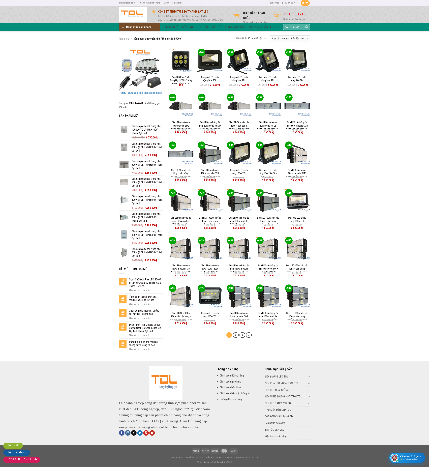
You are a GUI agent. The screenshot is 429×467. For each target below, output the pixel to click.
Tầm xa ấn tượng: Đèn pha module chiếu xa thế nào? (143, 298)
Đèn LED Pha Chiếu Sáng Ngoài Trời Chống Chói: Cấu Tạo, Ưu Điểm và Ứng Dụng (181, 82)
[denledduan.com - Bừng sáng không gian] (133, 14)
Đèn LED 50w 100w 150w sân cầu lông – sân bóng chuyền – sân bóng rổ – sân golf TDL (181, 318)
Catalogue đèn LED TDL (246, 457)
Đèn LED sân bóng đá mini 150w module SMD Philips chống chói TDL (239, 270)
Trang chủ (124, 38)
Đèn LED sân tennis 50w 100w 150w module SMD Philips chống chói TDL (210, 270)
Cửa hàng (189, 457)
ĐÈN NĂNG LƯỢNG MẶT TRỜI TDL (283, 396)
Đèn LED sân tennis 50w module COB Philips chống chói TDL (268, 125)
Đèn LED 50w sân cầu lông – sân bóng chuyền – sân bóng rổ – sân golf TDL (239, 127)
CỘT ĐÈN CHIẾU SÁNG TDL (279, 416)
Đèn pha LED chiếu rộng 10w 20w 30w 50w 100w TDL (268, 173)
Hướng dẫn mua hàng (231, 399)
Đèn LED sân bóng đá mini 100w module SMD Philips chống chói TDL (181, 222)
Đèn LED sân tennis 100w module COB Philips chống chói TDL (210, 173)
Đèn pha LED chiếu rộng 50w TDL (297, 79)
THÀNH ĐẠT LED (224, 462)
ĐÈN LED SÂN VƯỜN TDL (278, 403)
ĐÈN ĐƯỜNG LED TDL (276, 376)
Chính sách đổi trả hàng (150, 3)
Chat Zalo (13, 445)
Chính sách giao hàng (173, 3)
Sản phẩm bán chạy (275, 423)
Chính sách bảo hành (230, 387)
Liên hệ (210, 457)
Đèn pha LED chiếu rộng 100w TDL (239, 172)
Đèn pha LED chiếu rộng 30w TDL (268, 79)
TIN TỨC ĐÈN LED (274, 429)
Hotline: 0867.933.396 (22, 459)
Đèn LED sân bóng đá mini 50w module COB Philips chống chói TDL (297, 125)
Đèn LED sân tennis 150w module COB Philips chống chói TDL (239, 316)
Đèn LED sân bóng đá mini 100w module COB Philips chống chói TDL (239, 222)
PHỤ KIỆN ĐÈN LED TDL (278, 409)
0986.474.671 (136, 103)
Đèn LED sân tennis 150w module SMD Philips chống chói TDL (181, 269)
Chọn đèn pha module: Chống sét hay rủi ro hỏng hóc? (144, 312)
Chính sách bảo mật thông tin (235, 393)
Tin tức (200, 457)
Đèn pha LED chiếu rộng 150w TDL (297, 219)
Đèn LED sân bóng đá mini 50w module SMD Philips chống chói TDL (210, 125)
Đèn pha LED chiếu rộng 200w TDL (210, 315)
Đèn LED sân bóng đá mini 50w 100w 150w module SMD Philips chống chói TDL (268, 270)
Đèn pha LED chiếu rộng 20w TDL (239, 79)
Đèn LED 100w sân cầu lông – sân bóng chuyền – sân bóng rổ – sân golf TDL (210, 222)
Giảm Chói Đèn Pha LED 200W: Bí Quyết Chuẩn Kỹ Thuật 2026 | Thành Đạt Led (145, 282)
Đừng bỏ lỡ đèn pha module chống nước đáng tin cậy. (143, 343)
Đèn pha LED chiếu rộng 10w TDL (210, 79)
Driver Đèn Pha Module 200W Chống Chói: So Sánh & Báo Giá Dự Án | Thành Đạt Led (145, 328)
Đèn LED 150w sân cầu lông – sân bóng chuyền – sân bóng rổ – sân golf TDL (297, 270)
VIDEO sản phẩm (224, 457)
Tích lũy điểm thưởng (128, 3)
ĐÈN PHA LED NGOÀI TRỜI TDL (282, 383)
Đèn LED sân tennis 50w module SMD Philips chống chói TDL (181, 125)
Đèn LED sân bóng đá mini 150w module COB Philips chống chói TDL (268, 318)
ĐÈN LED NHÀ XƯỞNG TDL (279, 390)
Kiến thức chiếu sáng (276, 436)
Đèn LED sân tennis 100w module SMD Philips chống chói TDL (297, 173)
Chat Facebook (17, 452)
